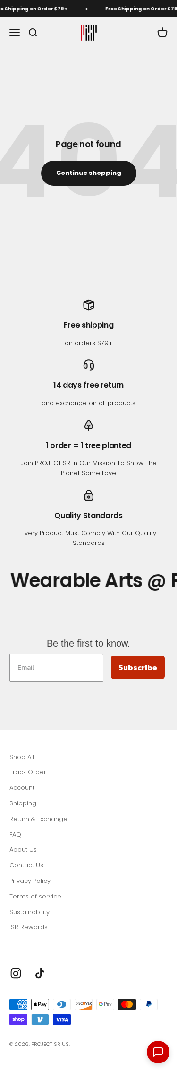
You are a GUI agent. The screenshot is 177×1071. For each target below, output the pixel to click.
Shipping (22, 803)
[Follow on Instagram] (15, 973)
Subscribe (137, 667)
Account (21, 787)
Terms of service (35, 896)
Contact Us (26, 865)
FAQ (15, 834)
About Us (23, 849)
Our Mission (98, 462)
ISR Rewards (28, 927)
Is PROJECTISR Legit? (40, 942)
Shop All (21, 756)
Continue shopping (88, 172)
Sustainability (29, 911)
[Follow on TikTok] (40, 973)
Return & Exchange (38, 818)
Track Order (27, 772)
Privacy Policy (30, 880)
